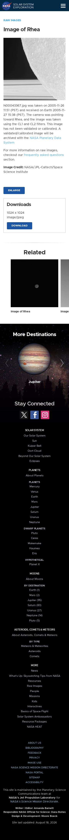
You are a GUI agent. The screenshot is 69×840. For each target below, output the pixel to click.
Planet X (34, 564)
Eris (34, 553)
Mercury (35, 486)
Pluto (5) (34, 620)
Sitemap (34, 777)
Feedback (34, 753)
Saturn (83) (34, 605)
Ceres (34, 538)
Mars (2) (34, 595)
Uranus (34, 517)
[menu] (63, 6)
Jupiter (34, 382)
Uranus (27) (34, 610)
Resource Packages (34, 721)
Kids (34, 701)
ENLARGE (14, 190)
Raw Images (12, 20)
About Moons (34, 579)
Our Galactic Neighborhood (21, 14)
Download (20, 226)
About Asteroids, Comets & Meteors (34, 635)
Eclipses (35, 461)
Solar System (34, 430)
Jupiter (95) (34, 600)
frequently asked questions (44, 154)
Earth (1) (34, 590)
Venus (34, 491)
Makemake (34, 543)
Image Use (34, 763)
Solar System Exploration (21, 5)
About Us (34, 743)
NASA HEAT (34, 727)
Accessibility (34, 782)
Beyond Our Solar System (34, 456)
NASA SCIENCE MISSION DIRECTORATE (34, 767)
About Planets (35, 475)
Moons (34, 573)
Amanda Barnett (44, 808)
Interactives (34, 706)
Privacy (34, 758)
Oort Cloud (34, 451)
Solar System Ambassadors (34, 716)
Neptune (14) (35, 615)
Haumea (34, 548)
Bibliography (34, 748)
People (34, 691)
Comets (34, 656)
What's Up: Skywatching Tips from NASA (34, 676)
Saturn (34, 512)
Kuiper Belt (34, 446)
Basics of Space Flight (34, 711)
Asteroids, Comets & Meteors (34, 629)
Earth (34, 496)
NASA (5, 5)
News (34, 670)
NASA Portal (34, 772)
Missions (34, 696)
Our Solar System (34, 435)
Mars (34, 501)
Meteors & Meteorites (34, 646)
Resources (34, 681)
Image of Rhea (20, 311)
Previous (7, 363)
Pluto (34, 533)
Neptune (34, 522)
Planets (34, 470)
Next (61, 363)
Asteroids (35, 651)
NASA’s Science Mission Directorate (34, 801)
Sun (34, 441)
